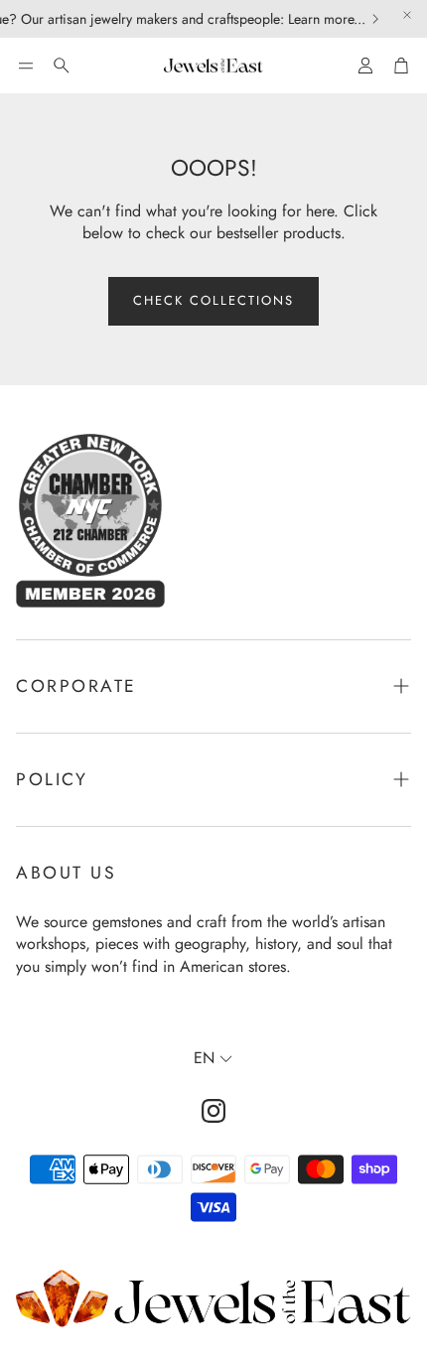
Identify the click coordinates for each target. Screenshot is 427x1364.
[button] (26, 65)
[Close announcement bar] (407, 15)
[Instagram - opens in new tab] (213, 1111)
